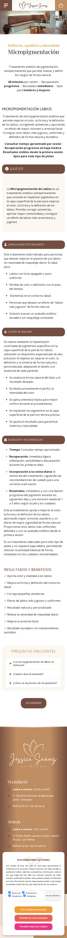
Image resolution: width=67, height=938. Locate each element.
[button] (61, 5)
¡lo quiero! (33, 703)
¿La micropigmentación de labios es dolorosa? (33, 664)
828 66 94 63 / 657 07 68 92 (29, 846)
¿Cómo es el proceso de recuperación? (35, 683)
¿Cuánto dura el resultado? (28, 674)
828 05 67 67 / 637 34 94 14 (28, 806)
